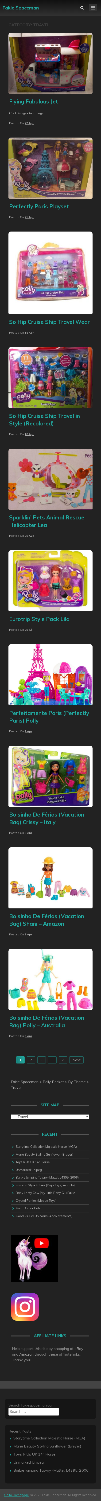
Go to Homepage (16, 1495)
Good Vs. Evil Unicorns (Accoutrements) (44, 1216)
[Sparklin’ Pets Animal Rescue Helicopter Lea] (50, 508)
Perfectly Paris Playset (39, 206)
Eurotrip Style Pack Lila (39, 619)
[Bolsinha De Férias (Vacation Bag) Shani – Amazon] (50, 907)
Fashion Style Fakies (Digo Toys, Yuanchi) (45, 1185)
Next (76, 1060)
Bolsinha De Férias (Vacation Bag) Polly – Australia (46, 1021)
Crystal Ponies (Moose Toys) (36, 1200)
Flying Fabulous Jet (33, 101)
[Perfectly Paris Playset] (50, 197)
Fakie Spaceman (20, 8)
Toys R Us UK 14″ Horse (33, 1162)
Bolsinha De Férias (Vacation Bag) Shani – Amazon (46, 920)
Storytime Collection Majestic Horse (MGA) (46, 1146)
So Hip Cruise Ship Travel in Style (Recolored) (44, 419)
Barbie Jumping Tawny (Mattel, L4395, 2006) (47, 1177)
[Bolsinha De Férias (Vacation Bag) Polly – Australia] (50, 1008)
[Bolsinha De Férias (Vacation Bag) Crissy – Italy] (50, 805)
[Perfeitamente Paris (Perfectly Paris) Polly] (50, 703)
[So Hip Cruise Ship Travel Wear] (50, 312)
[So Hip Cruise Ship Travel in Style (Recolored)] (50, 406)
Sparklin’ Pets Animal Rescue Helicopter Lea (46, 521)
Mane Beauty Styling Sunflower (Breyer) (44, 1154)
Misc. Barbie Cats (28, 1208)
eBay (78, 1348)
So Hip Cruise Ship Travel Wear (49, 321)
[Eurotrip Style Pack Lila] (50, 610)
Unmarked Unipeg (29, 1170)
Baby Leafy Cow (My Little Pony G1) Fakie (45, 1193)
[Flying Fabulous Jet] (50, 92)
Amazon (26, 1354)
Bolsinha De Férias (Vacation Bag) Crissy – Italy (46, 818)
